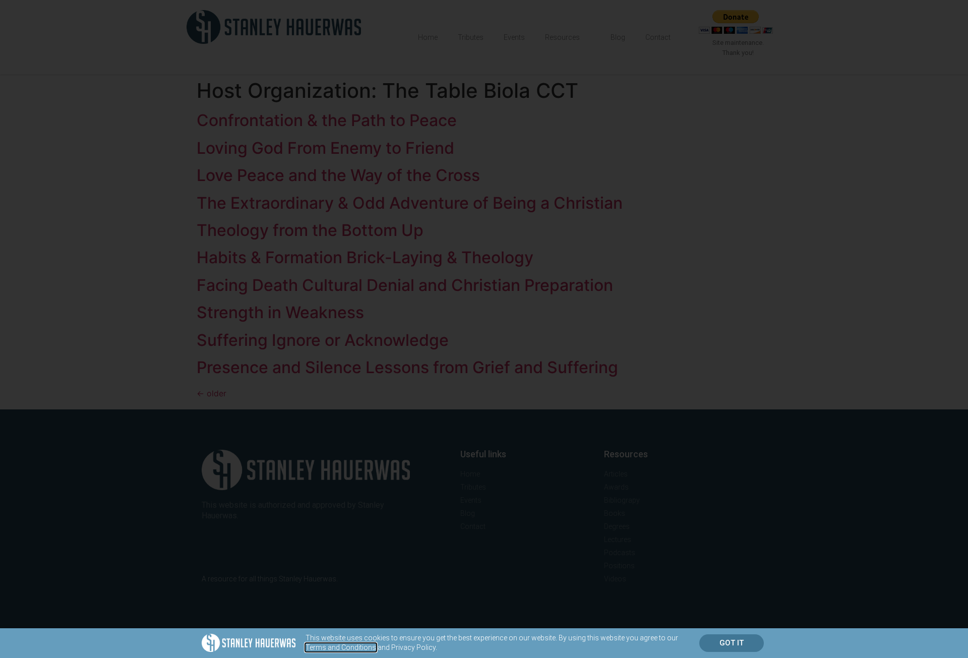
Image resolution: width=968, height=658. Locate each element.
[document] (484, 329)
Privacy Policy (413, 647)
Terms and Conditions (341, 647)
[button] (731, 643)
